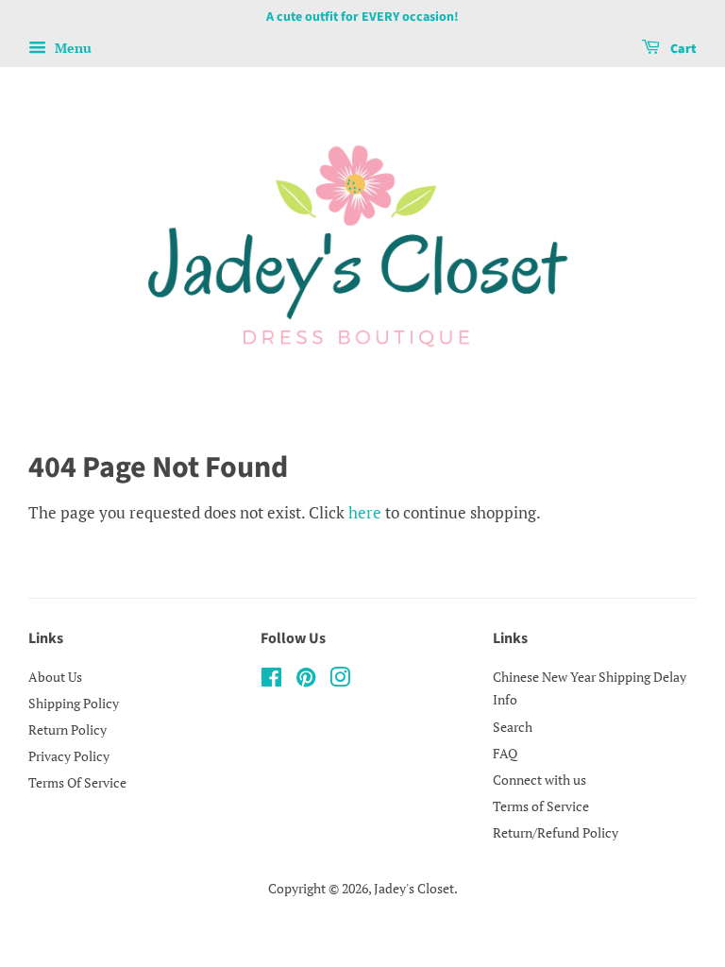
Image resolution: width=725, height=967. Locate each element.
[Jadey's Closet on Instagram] (339, 680)
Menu (71, 48)
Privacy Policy (69, 756)
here (364, 512)
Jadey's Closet (414, 888)
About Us (55, 677)
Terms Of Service (77, 782)
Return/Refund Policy (555, 832)
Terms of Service (541, 806)
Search (512, 727)
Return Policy (67, 729)
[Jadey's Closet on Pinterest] (305, 680)
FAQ (505, 753)
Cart (682, 49)
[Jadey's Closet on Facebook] (271, 680)
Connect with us (539, 780)
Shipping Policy (73, 703)
